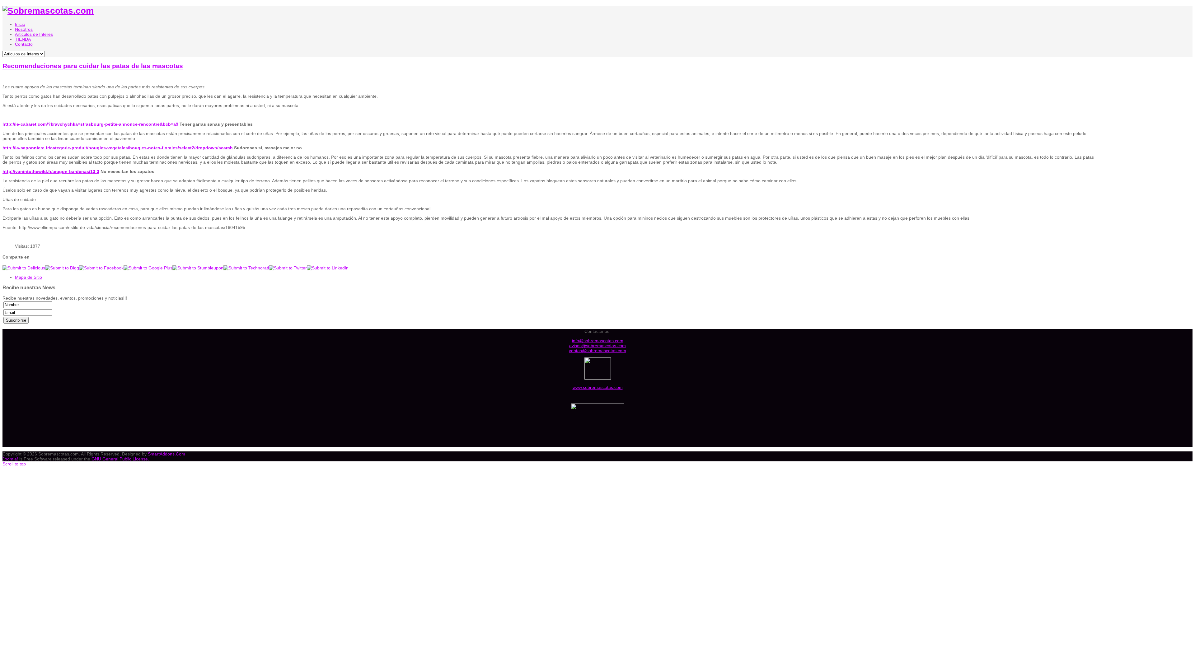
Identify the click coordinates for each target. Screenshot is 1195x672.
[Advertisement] (1145, 121)
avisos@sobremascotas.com (597, 345)
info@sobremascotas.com (597, 340)
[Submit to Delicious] (23, 267)
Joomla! (10, 458)
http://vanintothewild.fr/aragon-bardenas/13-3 (50, 171)
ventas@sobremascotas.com (597, 350)
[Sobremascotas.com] (48, 11)
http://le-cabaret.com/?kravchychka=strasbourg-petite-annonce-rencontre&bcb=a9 (90, 124)
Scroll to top (14, 463)
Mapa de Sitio (28, 277)
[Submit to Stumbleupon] (197, 267)
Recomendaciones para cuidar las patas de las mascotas (92, 65)
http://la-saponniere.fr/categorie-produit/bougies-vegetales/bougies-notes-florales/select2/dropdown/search (117, 147)
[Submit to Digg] (62, 267)
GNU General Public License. (120, 458)
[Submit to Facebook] (101, 267)
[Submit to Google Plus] (148, 267)
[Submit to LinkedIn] (328, 267)
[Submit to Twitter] (288, 267)
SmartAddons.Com (166, 453)
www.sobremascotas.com (598, 387)
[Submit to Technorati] (246, 267)
